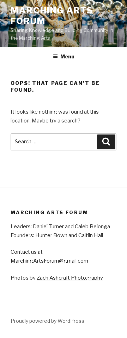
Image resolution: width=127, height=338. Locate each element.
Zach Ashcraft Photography (70, 278)
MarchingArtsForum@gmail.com (49, 261)
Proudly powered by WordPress (47, 321)
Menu (67, 56)
